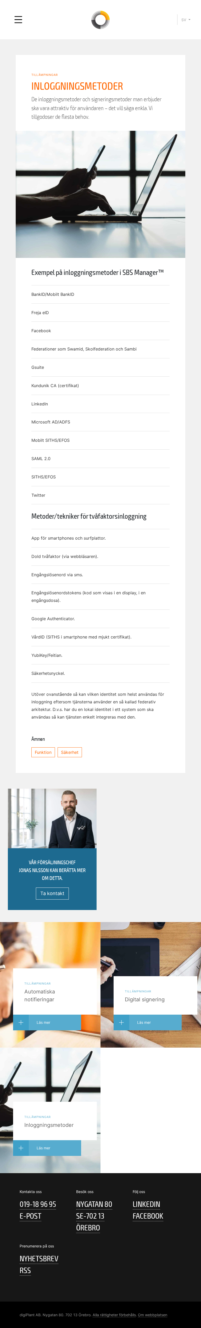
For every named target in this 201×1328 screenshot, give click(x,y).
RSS (25, 1270)
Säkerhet (70, 752)
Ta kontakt (52, 893)
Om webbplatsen (152, 1315)
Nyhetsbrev (39, 1259)
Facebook (148, 1216)
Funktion (43, 752)
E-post (30, 1216)
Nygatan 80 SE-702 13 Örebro (94, 1216)
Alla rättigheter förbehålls (114, 1315)
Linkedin (146, 1204)
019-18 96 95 (38, 1204)
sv (184, 20)
